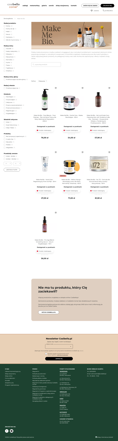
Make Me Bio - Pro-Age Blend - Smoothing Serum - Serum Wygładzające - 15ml (45, 242)
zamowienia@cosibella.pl (98, 374)
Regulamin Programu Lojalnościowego (44, 391)
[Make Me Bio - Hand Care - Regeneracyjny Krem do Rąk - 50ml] (45, 164)
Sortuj (33, 81)
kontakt (74, 5)
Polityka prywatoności (39, 374)
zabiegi (25, 5)
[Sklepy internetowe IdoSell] (104, 437)
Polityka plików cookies (39, 378)
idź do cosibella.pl (49, 312)
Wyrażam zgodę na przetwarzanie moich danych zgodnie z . (58, 354)
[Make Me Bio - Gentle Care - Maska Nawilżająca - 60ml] (71, 100)
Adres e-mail (49, 344)
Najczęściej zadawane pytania (41, 380)
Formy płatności (10, 378)
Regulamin (35, 371)
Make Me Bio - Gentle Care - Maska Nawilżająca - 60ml (71, 116)
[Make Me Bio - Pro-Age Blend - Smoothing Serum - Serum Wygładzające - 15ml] (45, 224)
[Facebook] (6, 431)
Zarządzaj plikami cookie (39, 401)
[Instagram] (11, 431)
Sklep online (8, 376)
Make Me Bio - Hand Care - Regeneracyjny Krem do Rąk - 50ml (44, 180)
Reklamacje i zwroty (38, 376)
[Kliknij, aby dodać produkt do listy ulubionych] (55, 88)
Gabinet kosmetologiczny (13, 371)
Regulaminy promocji (39, 389)
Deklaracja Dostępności (39, 386)
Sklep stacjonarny (10, 374)
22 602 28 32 (109, 10)
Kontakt (7, 380)
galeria (44, 5)
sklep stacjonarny (62, 5)
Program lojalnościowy (12, 385)
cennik (51, 5)
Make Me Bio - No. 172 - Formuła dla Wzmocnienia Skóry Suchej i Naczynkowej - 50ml (98, 181)
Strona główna (8, 18)
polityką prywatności (62, 355)
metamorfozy (35, 5)
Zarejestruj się (9, 383)
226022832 (92, 371)
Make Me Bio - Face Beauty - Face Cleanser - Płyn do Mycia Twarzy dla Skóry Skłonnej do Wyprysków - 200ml (44, 118)
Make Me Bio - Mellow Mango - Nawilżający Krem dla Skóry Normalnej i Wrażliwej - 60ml (71, 181)
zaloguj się (107, 5)
